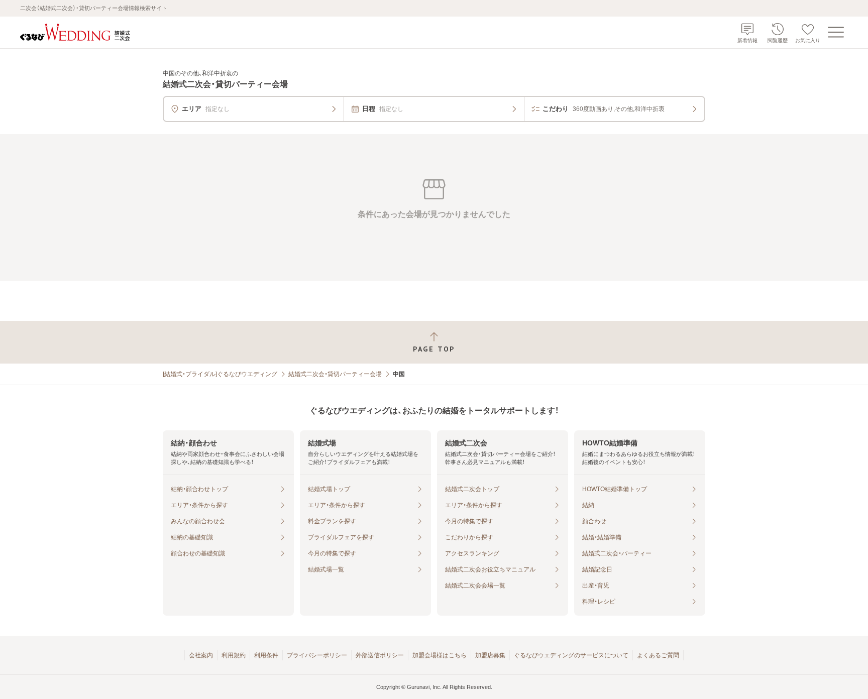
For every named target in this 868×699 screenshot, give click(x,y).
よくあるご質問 (658, 655)
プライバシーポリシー (317, 655)
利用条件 (266, 655)
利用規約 (234, 655)
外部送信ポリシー (380, 655)
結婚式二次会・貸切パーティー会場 (335, 374)
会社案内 (201, 655)
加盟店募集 (490, 655)
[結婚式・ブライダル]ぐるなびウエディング (220, 374)
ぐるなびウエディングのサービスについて (571, 655)
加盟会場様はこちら (439, 655)
